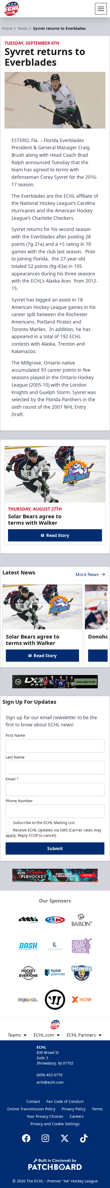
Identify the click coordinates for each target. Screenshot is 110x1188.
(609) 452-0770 (49, 1074)
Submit (55, 848)
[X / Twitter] (64, 1138)
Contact (33, 1101)
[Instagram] (45, 1138)
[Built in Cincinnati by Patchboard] (55, 1164)
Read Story (57, 535)
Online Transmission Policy (31, 1108)
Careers (77, 1116)
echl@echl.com (50, 1082)
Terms (97, 1108)
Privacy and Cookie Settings (55, 1123)
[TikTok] (83, 1138)
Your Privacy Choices (45, 1116)
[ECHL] (11, 9)
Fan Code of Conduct (65, 1101)
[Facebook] (26, 1138)
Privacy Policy (73, 1108)
